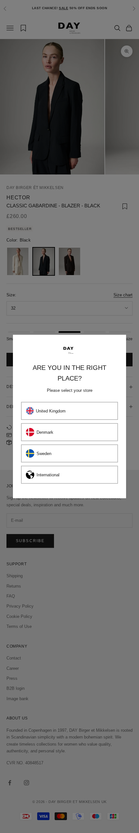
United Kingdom (51, 411)
